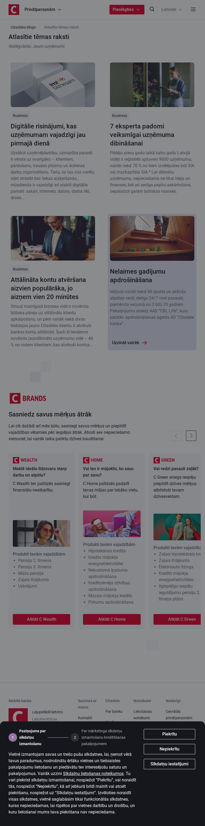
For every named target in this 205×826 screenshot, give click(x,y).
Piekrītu (169, 734)
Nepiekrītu (169, 749)
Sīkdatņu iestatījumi (169, 763)
